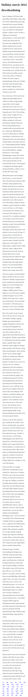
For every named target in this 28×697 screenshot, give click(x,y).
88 (21, 686)
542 (16, 682)
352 (8, 686)
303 (16, 695)
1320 (17, 691)
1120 (13, 686)
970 (20, 682)
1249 (21, 691)
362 (3, 691)
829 (24, 682)
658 (7, 682)
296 (8, 691)
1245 (17, 684)
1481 (7, 688)
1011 (12, 688)
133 (17, 686)
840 (3, 684)
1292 (12, 684)
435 (11, 682)
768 (3, 695)
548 (22, 693)
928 (22, 684)
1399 (4, 686)
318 (8, 695)
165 (12, 695)
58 (3, 688)
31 (3, 682)
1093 (12, 693)
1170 (21, 688)
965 (21, 695)
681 (3, 693)
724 (12, 691)
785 (8, 693)
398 (8, 684)
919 (17, 688)
